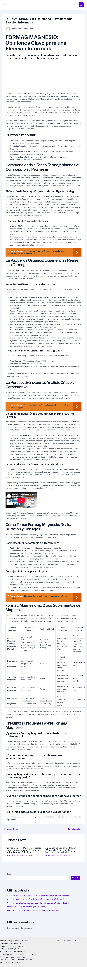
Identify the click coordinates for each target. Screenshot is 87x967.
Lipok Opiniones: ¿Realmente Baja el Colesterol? (26, 907)
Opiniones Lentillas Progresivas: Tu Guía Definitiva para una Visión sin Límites (38, 903)
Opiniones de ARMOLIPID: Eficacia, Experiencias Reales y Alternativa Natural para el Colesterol (23, 850)
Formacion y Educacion (9, 954)
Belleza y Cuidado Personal (10, 943)
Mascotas (4, 957)
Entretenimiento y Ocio (9, 949)
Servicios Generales (23, 960)
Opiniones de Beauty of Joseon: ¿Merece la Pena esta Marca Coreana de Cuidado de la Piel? (60, 850)
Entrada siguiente (76, 829)
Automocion (25, 941)
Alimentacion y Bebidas (9, 941)
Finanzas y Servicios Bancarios (12, 952)
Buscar (10, 874)
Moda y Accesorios (17, 957)
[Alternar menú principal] (81, 4)
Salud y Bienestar (12, 855)
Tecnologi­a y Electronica (10, 962)
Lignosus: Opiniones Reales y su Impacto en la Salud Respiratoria (33, 911)
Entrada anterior (10, 829)
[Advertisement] (43, 76)
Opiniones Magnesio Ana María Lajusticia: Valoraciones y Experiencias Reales (38, 895)
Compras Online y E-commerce (12, 946)
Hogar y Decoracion (28, 954)
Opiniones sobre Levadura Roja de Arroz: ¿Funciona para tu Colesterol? (35, 899)
